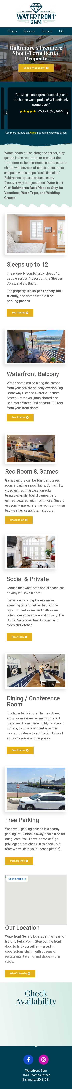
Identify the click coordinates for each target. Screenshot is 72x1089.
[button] (36, 68)
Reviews (29, 31)
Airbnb (33, 132)
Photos (12, 31)
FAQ (61, 31)
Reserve (47, 31)
